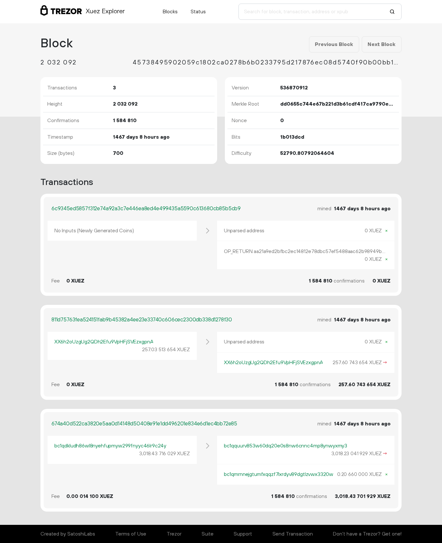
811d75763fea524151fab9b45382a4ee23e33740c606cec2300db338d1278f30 (141, 319)
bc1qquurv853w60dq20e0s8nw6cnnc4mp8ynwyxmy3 (285, 446)
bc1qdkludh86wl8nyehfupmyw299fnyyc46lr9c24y (110, 446)
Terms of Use (130, 534)
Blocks (170, 11)
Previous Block (334, 44)
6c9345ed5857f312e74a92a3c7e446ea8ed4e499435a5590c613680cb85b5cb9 (146, 208)
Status (198, 11)
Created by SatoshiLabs (67, 534)
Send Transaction (292, 534)
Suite (208, 534)
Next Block (381, 44)
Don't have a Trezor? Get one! (367, 534)
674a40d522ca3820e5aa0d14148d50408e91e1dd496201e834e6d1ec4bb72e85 (144, 423)
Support (243, 534)
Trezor (174, 534)
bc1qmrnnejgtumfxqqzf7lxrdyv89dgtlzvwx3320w (278, 474)
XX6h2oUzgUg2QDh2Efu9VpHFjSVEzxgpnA (103, 342)
